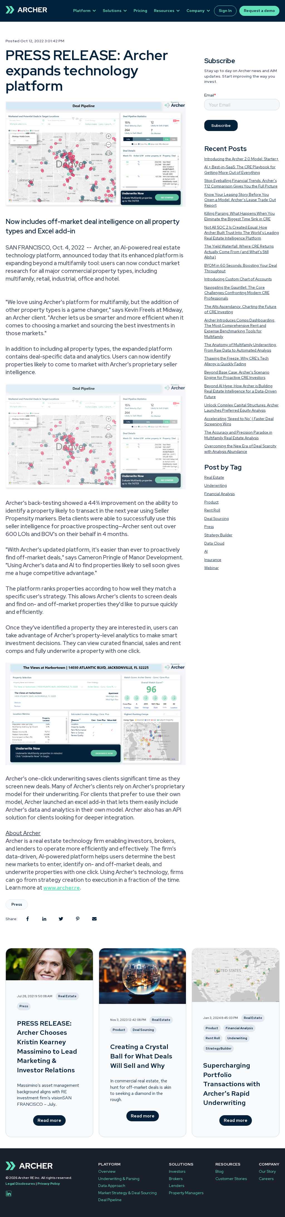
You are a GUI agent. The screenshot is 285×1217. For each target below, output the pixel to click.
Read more (49, 1120)
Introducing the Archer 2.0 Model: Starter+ (241, 158)
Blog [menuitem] (219, 1171)
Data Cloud (214, 543)
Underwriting (215, 485)
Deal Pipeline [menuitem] (110, 1199)
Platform (81, 10)
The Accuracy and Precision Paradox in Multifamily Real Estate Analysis (238, 435)
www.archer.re (61, 887)
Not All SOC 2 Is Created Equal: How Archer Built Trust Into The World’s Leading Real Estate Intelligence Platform (241, 233)
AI (206, 551)
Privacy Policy (49, 1183)
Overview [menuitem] (107, 1171)
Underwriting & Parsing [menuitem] (118, 1178)
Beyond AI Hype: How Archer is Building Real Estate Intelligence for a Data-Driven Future (240, 391)
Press (16, 904)
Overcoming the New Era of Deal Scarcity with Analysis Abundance (240, 448)
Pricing (140, 10)
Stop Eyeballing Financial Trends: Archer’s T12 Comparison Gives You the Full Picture (240, 183)
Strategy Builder (218, 534)
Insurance (212, 559)
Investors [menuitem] (177, 1171)
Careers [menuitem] (266, 1178)
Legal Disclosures (20, 1183)
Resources (164, 10)
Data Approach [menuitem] (111, 1185)
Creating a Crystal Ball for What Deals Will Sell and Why (141, 1056)
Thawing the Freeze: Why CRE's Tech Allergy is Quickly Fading (236, 361)
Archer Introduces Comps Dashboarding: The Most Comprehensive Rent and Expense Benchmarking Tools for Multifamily (239, 328)
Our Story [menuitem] (267, 1171)
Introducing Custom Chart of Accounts (238, 279)
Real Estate (214, 477)
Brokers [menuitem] (176, 1178)
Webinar (211, 567)
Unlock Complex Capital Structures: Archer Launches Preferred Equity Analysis (241, 408)
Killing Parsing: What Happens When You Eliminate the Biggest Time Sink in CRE (239, 216)
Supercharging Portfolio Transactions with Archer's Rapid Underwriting (231, 1084)
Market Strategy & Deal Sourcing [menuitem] (127, 1192)
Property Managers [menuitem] (186, 1192)
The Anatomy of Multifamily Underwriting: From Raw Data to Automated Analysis (240, 347)
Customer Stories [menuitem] (231, 1178)
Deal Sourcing (216, 518)
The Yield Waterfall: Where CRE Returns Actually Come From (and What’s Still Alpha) (239, 252)
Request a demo (259, 10)
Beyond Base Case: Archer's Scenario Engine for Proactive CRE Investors (236, 375)
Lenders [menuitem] (176, 1185)
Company (195, 10)
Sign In (225, 10)
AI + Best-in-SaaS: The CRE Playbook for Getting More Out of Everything (240, 169)
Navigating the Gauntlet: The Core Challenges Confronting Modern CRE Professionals (236, 293)
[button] (96, 487)
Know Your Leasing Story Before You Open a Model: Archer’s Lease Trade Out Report (240, 200)
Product (211, 502)
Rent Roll (212, 510)
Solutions (112, 10)
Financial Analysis (219, 493)
